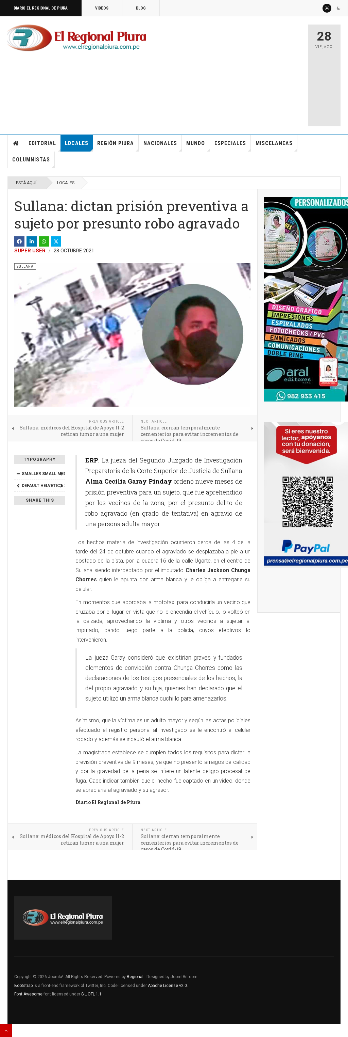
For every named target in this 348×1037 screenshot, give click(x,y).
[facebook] (19, 241)
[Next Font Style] (61, 485)
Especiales (230, 143)
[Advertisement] (247, 72)
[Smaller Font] (18, 473)
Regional (135, 976)
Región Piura (115, 143)
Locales (76, 143)
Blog (141, 8)
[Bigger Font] (61, 473)
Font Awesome (28, 994)
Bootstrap (23, 985)
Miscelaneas (274, 143)
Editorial (42, 143)
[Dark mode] (338, 8)
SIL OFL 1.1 (91, 994)
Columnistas (31, 159)
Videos (101, 8)
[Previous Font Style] (18, 485)
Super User (30, 251)
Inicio (16, 143)
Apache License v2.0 (167, 985)
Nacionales (160, 143)
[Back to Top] (6, 1030)
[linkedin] (32, 241)
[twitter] (56, 241)
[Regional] (76, 38)
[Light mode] (327, 8)
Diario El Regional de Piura (41, 8)
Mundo (195, 143)
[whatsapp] (44, 241)
